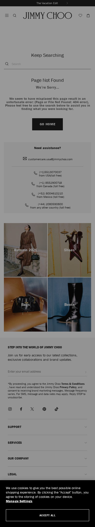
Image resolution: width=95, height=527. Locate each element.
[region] (47, 503)
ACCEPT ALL (47, 515)
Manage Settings (19, 501)
